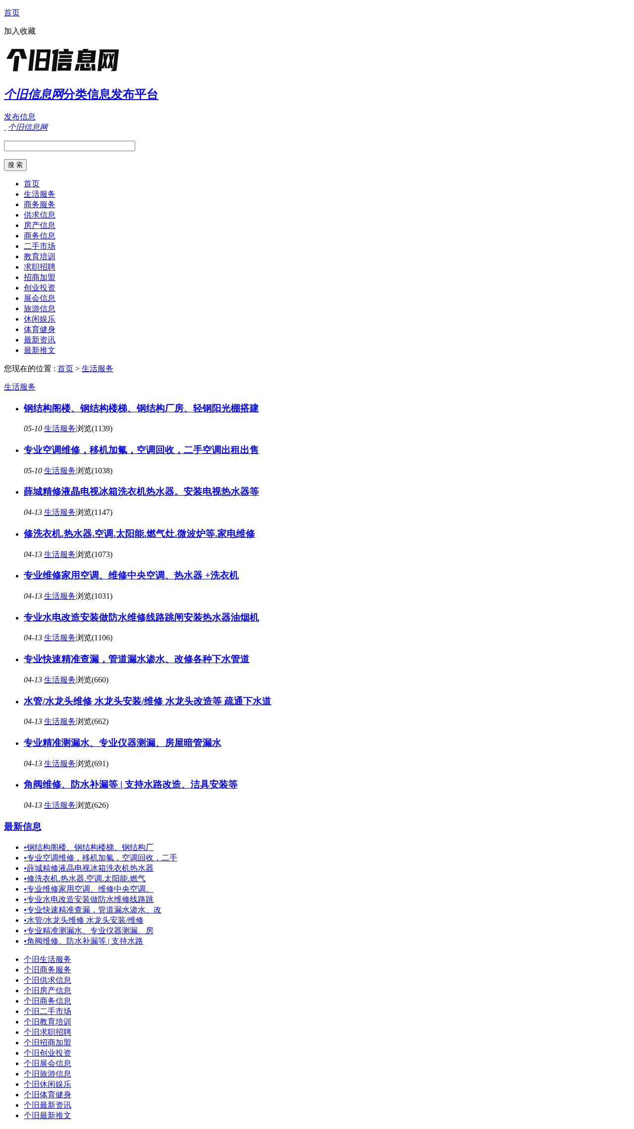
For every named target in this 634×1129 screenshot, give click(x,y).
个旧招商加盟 (47, 1042)
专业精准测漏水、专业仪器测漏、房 (89, 930)
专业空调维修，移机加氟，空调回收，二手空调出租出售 (141, 450)
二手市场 (39, 246)
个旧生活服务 (47, 959)
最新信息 (23, 826)
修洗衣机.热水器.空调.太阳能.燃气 (85, 878)
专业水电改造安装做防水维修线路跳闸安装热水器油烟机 (141, 617)
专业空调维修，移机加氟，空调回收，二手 (100, 857)
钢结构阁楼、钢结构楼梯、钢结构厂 (89, 847)
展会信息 (39, 298)
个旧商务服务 (47, 969)
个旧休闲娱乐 (47, 1084)
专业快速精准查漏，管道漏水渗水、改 (92, 909)
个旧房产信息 (47, 990)
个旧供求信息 (47, 980)
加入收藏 (20, 31)
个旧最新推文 (47, 1115)
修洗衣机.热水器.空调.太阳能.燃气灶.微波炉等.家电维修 (139, 533)
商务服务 (39, 204)
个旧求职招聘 (47, 1032)
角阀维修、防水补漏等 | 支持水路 (83, 941)
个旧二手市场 (47, 1011)
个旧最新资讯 (47, 1105)
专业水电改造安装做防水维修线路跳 (89, 899)
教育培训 (39, 256)
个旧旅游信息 (47, 1074)
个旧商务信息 (47, 1001)
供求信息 (39, 215)
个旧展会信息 (47, 1063)
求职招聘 (39, 267)
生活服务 (39, 194)
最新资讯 (39, 340)
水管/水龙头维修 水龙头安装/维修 (84, 920)
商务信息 (39, 235)
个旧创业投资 (47, 1053)
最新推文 (39, 350)
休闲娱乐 (39, 319)
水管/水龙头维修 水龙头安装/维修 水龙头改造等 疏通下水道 (147, 701)
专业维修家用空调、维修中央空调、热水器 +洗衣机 (131, 575)
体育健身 (39, 329)
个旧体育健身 (47, 1094)
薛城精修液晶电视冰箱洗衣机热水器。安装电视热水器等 (141, 491)
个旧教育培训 (47, 1021)
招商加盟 (39, 277)
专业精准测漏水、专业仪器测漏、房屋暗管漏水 (122, 742)
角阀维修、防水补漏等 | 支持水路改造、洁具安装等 (131, 784)
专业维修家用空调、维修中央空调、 (89, 889)
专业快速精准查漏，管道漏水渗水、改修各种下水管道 (137, 659)
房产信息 (39, 225)
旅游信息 (39, 308)
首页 (12, 12)
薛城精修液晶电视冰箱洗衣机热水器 (89, 868)
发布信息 (20, 117)
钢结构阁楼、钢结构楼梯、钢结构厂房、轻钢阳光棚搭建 (141, 408)
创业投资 (39, 287)
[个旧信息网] (66, 71)
